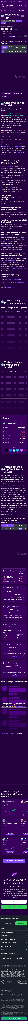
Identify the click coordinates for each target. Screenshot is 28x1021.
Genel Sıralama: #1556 (6, 20)
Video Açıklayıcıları (18, 282)
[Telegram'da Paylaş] (17, 450)
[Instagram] (19, 966)
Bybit (19, 144)
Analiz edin (10, 814)
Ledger (20, 152)
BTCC (4, 146)
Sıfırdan (8, 287)
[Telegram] (5, 966)
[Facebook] (11, 966)
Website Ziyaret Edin (10, 626)
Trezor (3, 154)
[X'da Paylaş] (6, 450)
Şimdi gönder (13, 601)
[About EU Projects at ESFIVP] (7, 981)
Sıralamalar (12, 10)
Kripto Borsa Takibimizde (14, 146)
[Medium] (16, 966)
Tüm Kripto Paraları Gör (14, 861)
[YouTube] (8, 966)
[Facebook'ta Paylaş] (10, 450)
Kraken (24, 144)
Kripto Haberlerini (13, 279)
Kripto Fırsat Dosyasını (19, 268)
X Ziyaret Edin (22, 571)
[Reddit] (22, 966)
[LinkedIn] (13, 966)
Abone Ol (21, 923)
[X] (2, 966)
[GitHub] (25, 966)
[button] (21, 5)
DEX (21, 166)
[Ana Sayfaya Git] (2, 10)
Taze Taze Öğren (14, 907)
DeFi (8, 170)
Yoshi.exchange (6, 166)
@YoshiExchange (14, 522)
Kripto (5, 10)
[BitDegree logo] (6, 990)
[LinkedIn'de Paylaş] (14, 450)
